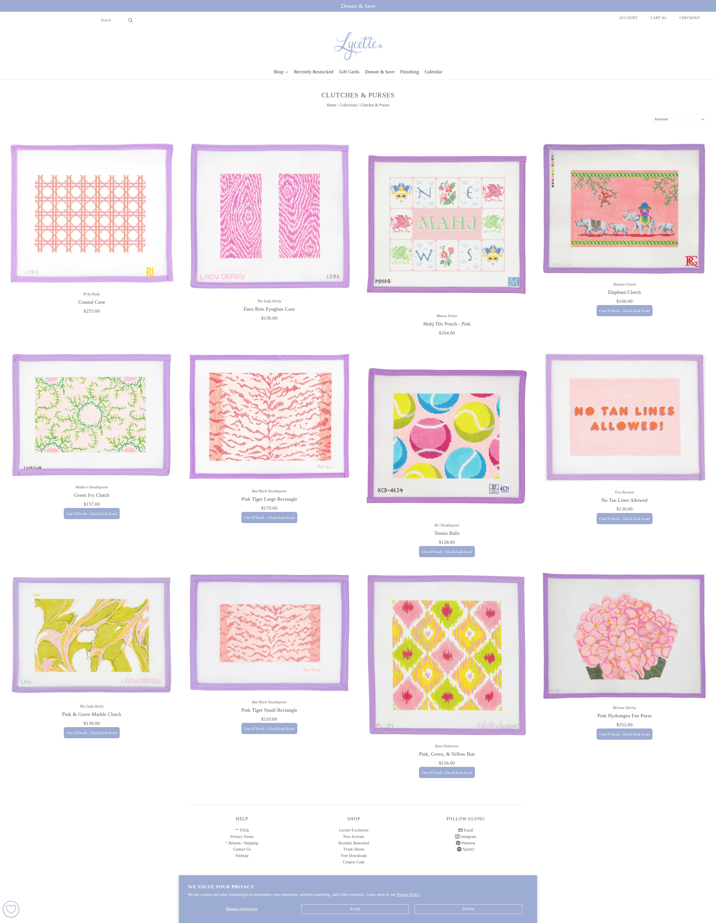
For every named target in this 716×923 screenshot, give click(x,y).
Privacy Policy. (409, 894)
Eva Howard (624, 492)
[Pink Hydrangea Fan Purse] (624, 635)
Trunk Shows (353, 849)
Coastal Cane (91, 302)
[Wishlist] (11, 909)
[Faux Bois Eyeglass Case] (269, 217)
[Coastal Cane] (91, 213)
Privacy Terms (241, 837)
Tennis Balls (447, 533)
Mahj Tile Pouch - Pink (447, 324)
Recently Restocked (353, 843)
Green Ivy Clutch (91, 495)
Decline (469, 909)
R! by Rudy (91, 294)
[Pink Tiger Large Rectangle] (269, 417)
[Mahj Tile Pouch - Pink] (447, 224)
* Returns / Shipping (241, 843)
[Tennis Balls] (447, 434)
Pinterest (467, 843)
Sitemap (241, 856)
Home (331, 105)
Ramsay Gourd (624, 284)
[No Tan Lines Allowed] (624, 417)
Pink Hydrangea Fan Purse (624, 715)
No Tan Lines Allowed (624, 500)
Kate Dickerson (447, 746)
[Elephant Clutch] (624, 208)
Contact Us (242, 849)
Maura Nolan (447, 316)
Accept (355, 909)
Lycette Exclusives (353, 830)
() (658, 18)
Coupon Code (353, 862)
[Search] (130, 20)
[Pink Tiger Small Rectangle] (269, 632)
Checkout (689, 18)
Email (468, 830)
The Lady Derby (269, 301)
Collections (348, 105)
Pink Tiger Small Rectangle (269, 710)
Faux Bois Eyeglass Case (269, 309)
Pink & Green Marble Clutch (91, 714)
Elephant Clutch (624, 292)
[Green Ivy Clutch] (91, 415)
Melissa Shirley (624, 708)
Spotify (467, 849)
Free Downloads (354, 856)
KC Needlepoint (447, 525)
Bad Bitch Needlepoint (269, 491)
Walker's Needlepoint (92, 487)
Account (628, 18)
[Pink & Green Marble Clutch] (91, 634)
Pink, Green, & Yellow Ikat (447, 754)
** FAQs (242, 830)
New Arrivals (353, 837)
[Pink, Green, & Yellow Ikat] (447, 654)
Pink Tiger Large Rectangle (269, 499)
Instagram (468, 837)
